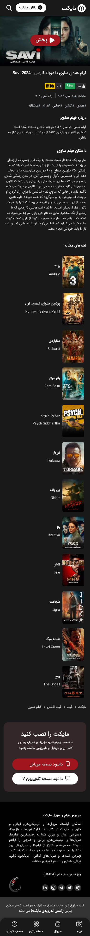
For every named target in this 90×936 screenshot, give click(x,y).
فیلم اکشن (54, 706)
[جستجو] (9, 7)
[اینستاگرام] (53, 887)
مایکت (82, 706)
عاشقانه (33, 105)
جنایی (56, 105)
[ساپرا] (15, 884)
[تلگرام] (61, 887)
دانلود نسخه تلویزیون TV (41, 778)
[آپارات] (77, 887)
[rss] (44, 887)
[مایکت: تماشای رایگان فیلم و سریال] (73, 8)
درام (45, 105)
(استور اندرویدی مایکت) (47, 910)
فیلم (69, 706)
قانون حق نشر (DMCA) (59, 874)
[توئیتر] (69, 887)
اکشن (68, 105)
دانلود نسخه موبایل (46, 764)
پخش (41, 40)
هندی (80, 105)
